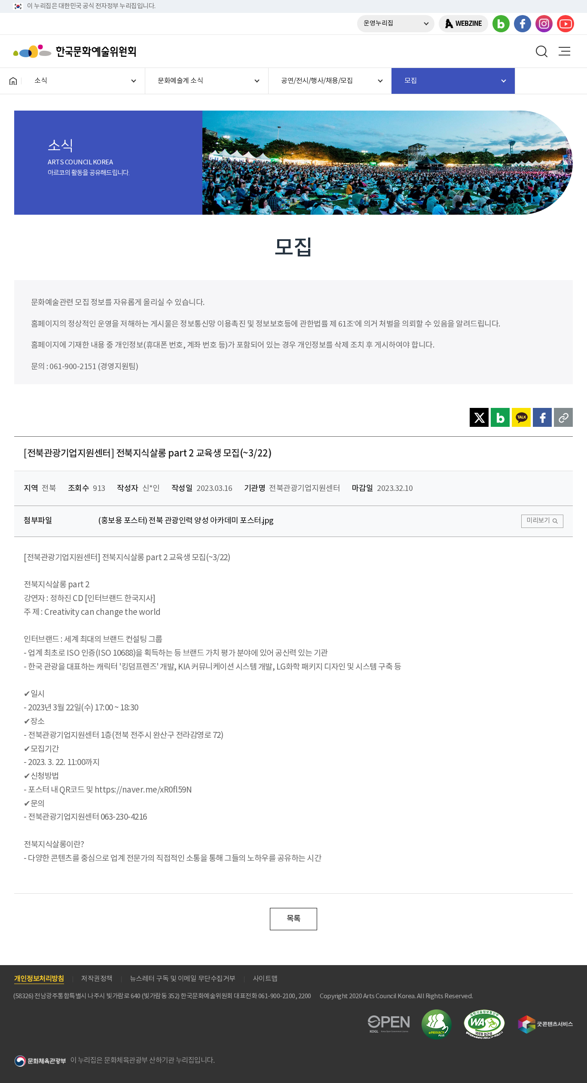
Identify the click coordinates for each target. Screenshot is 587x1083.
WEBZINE (469, 24)
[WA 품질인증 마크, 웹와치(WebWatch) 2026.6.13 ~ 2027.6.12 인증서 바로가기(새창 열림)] (484, 1013)
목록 (294, 918)
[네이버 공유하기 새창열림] (500, 417)
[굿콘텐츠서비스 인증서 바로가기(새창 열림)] (545, 1019)
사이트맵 (265, 979)
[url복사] (563, 417)
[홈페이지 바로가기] (12, 81)
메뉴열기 (564, 51)
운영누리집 (379, 23)
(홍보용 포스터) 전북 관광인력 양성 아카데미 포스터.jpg (186, 520)
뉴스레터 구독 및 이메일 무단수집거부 (182, 979)
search (541, 51)
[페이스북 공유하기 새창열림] (542, 417)
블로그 (501, 23)
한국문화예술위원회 (76, 51)
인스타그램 (544, 23)
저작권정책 (97, 979)
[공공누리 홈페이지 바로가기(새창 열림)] (388, 1020)
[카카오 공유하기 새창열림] (521, 417)
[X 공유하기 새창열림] (479, 417)
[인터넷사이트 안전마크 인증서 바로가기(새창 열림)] (437, 1014)
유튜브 (565, 23)
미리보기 (538, 521)
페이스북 (522, 23)
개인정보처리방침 (39, 979)
